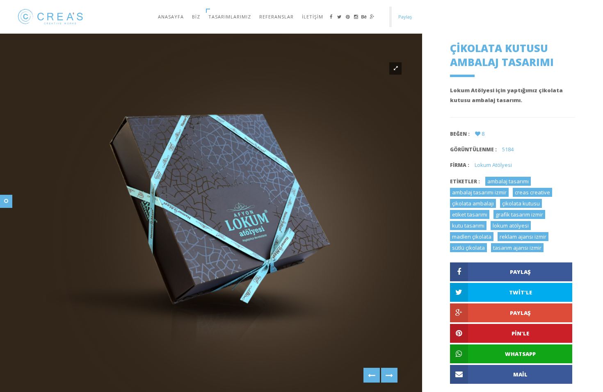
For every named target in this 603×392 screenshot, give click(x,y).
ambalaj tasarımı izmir (479, 192)
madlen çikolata (471, 236)
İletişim (312, 17)
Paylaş (520, 272)
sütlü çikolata (468, 247)
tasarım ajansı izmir (517, 247)
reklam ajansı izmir (523, 236)
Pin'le (520, 333)
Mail (520, 374)
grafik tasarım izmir (519, 214)
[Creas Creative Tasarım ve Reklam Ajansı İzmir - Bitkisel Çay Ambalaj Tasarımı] (371, 375)
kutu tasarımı (468, 225)
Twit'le (520, 292)
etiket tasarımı (469, 214)
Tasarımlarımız (229, 17)
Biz (196, 17)
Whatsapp (520, 354)
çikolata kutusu (521, 203)
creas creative (532, 192)
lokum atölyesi (511, 225)
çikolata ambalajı (473, 203)
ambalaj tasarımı (508, 181)
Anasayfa (171, 17)
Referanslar (276, 17)
